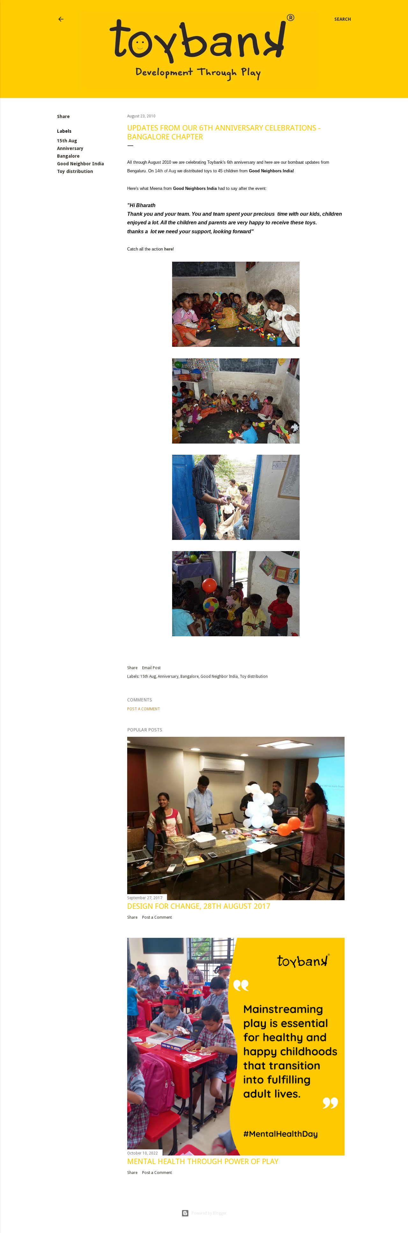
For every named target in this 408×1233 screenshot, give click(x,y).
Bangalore (68, 156)
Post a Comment (143, 709)
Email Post (151, 668)
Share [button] (63, 116)
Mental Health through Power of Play (202, 1161)
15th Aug (67, 140)
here (168, 249)
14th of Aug (165, 170)
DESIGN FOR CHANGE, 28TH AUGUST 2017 (198, 906)
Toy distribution (75, 171)
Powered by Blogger (209, 1213)
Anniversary (70, 148)
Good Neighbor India (80, 163)
